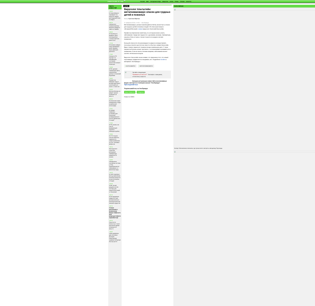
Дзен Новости (130, 92)
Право (176, 1)
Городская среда (155, 1)
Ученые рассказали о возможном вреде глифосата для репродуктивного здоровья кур (115, 212)
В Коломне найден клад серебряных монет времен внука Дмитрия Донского (114, 48)
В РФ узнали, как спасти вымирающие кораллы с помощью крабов (114, 128)
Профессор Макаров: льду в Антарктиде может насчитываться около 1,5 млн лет (114, 83)
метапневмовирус (146, 66)
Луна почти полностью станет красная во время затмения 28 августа (114, 225)
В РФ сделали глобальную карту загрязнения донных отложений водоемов (115, 72)
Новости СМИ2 (129, 97)
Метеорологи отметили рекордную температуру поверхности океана (113, 153)
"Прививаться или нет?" (139, 74)
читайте (162, 59)
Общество (165, 1)
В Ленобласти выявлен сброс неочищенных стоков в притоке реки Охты (114, 37)
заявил (140, 29)
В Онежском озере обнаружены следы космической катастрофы (115, 103)
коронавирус (130, 66)
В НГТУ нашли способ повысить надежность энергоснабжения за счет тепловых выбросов (114, 140)
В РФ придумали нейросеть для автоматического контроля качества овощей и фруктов (114, 200)
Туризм (182, 1)
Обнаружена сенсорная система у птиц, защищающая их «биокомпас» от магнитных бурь (114, 165)
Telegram (141, 92)
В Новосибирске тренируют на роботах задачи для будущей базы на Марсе (114, 16)
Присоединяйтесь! (131, 85)
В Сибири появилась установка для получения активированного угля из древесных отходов (114, 115)
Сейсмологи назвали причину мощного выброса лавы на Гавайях (114, 26)
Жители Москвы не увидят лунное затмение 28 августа (114, 93)
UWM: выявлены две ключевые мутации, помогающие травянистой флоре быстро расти (115, 237)
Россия (142, 1)
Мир (147, 1)
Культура (188, 1)
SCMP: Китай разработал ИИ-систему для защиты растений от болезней (114, 189)
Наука (171, 1)
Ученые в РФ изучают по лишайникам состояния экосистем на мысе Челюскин (114, 60)
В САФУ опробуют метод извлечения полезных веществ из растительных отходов (114, 177)
